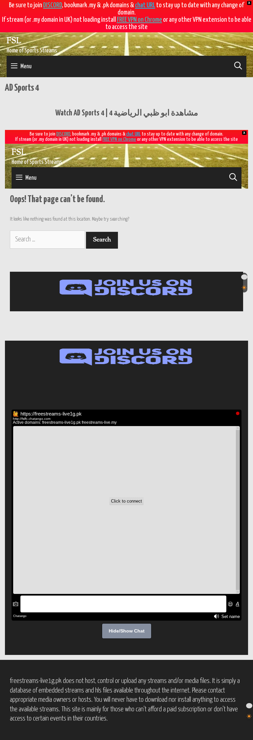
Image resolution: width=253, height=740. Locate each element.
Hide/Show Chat (127, 630)
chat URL (145, 5)
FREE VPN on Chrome (139, 19)
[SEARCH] (238, 66)
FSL (14, 41)
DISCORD (52, 5)
